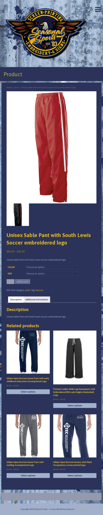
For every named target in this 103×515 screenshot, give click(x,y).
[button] (98, 6)
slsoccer (39, 290)
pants (16, 87)
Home (9, 87)
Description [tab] (16, 299)
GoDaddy (79, 509)
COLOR (11, 267)
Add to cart (22, 281)
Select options (28, 392)
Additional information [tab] (36, 299)
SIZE (10, 273)
